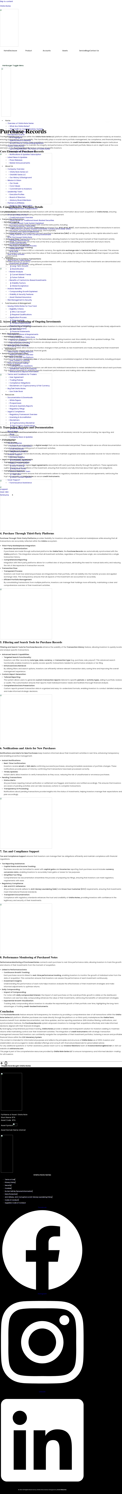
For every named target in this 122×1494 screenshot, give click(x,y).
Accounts (47, 51)
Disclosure (13, 51)
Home (6, 51)
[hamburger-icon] (107, 120)
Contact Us (94, 51)
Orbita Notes (5, 6)
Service (82, 51)
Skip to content (6, 1)
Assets (65, 51)
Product (28, 51)
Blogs (87, 51)
